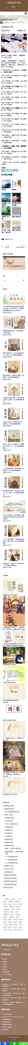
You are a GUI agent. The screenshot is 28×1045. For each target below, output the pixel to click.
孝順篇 (7, 830)
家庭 (17, 911)
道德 (15, 929)
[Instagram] (14, 170)
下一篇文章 (20, 246)
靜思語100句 (7, 595)
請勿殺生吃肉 (9, 878)
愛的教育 (11, 917)
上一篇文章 (6, 246)
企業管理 (8, 872)
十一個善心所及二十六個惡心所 (13, 738)
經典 (21, 924)
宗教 (12, 911)
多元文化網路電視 (6, 974)
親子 (15, 927)
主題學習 (7, 22)
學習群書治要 (9, 884)
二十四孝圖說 (9, 857)
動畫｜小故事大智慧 (12, 848)
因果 (5, 906)
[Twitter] (8, 170)
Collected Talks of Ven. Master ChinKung (12, 1017)
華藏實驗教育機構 (6, 1024)
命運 (10, 904)
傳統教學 (11, 901)
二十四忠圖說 (9, 863)
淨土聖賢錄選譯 (10, 812)
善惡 (20, 904)
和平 (15, 904)
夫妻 (13, 909)
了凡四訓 (6, 899)
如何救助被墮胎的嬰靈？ (11, 700)
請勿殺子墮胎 (9, 881)
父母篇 (7, 836)
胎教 (10, 927)
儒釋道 (17, 901)
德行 (5, 917)
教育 (16, 919)
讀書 (5, 929)
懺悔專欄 (4, 969)
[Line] (5, 170)
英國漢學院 (5, 1029)
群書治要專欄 (5, 972)
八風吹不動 (6, 682)
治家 (20, 922)
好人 (11, 239)
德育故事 (8, 846)
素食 (16, 924)
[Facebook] (2, 170)
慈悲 (5, 919)
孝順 (18, 909)
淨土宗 (6, 924)
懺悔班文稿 (8, 875)
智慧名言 (14, 22)
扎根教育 (8, 818)
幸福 (12, 914)
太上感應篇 (6, 909)
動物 (5, 904)
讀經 (10, 929)
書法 (5, 922)
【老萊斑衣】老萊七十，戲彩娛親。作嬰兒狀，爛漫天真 (13, 628)
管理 (11, 924)
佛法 (5, 901)
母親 (15, 922)
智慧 (21, 919)
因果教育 (8, 839)
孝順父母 (6, 911)
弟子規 (18, 914)
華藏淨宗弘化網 (6, 1022)
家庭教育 (6, 914)
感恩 (17, 917)
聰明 (5, 927)
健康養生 (8, 842)
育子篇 (7, 821)
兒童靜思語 (6, 664)
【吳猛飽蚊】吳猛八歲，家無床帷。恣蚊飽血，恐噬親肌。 (13, 773)
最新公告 (7, 887)
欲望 (10, 922)
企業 (19, 899)
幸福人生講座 (9, 824)
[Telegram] (17, 170)
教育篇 (7, 827)
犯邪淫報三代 (7, 794)
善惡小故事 (6, 720)
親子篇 (7, 833)
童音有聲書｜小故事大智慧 (14, 852)
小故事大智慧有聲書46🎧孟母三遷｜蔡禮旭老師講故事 (14, 645)
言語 (20, 927)
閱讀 (20, 929)
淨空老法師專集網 (6, 1014)
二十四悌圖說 (9, 860)
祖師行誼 (8, 809)
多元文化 (8, 869)
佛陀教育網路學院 (6, 1019)
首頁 (2, 22)
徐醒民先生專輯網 (6, 1027)
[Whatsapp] (11, 170)
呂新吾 (7, 239)
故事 (10, 919)
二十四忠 (13, 899)
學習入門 (8, 815)
